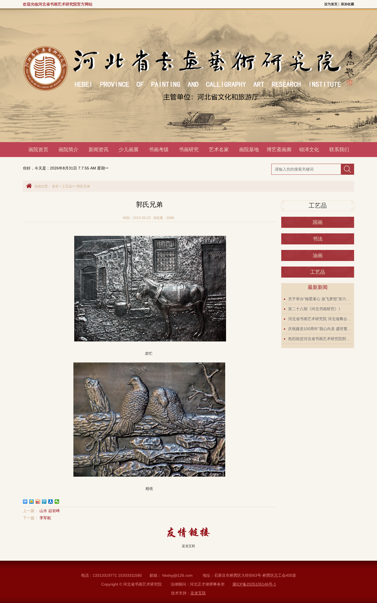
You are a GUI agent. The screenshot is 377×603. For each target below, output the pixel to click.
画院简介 (68, 149)
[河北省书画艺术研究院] (132, 140)
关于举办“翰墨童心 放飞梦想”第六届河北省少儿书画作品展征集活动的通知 (320, 299)
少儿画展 (129, 149)
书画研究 (189, 149)
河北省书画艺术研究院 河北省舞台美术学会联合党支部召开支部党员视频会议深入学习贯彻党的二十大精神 (320, 319)
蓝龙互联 (188, 546)
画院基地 (249, 149)
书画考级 (159, 149)
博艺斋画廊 (279, 149)
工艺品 (67, 186)
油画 (318, 255)
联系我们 (339, 149)
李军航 (45, 518)
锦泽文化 (309, 149)
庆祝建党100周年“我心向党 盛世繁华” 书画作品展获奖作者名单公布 (320, 329)
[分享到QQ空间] (31, 501)
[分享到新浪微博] (38, 501)
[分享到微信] (57, 501)
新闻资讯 (98, 149)
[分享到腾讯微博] (44, 501)
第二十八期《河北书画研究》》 (315, 309)
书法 (318, 239)
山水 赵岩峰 (49, 510)
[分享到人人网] (50, 501)
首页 (55, 186)
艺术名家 (219, 149)
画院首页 (38, 149)
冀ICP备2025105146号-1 (254, 584)
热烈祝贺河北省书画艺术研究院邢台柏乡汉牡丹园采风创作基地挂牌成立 (320, 338)
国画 (318, 222)
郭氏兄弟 (83, 186)
